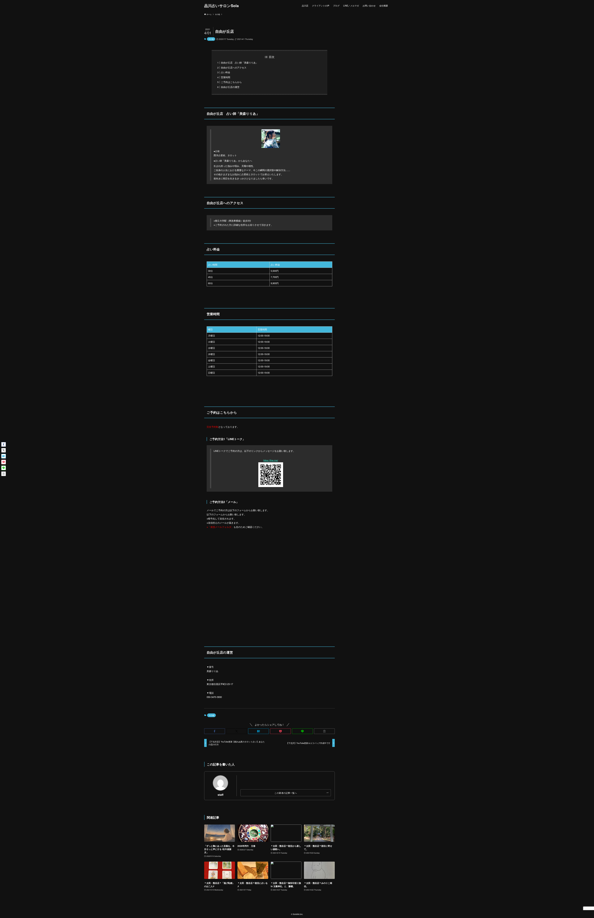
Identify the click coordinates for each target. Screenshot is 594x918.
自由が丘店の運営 (230, 87)
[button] (214, 731)
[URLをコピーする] (324, 731)
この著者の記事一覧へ (285, 792)
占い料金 (225, 72)
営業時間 (225, 77)
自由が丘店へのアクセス (233, 67)
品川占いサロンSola (221, 5)
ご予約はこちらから (231, 82)
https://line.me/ (270, 460)
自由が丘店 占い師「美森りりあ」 (239, 62)
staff (220, 794)
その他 (211, 39)
